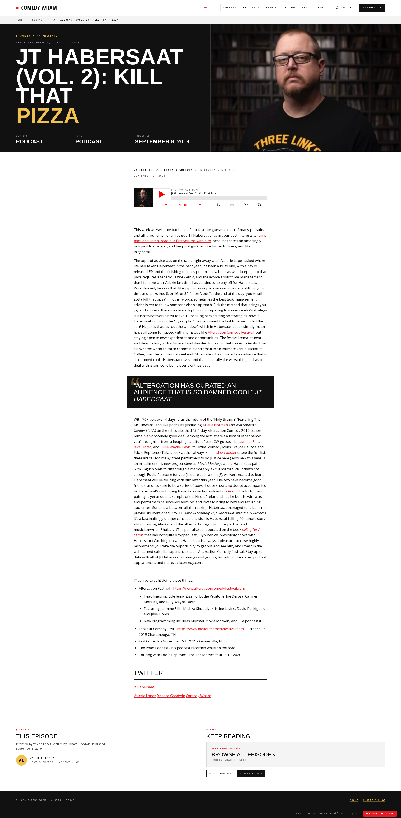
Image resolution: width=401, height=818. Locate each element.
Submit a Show (251, 773)
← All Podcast (220, 773)
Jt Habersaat (144, 686)
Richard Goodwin (171, 695)
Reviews (289, 7)
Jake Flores (142, 447)
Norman (221, 424)
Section (22, 136)
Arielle (208, 424)
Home (19, 20)
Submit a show (374, 800)
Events (271, 7)
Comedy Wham (39, 7)
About (320, 7)
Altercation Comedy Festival (231, 332)
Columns (230, 7)
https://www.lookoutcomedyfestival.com (210, 628)
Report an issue (381, 813)
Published (142, 136)
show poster (226, 452)
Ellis (255, 441)
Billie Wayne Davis (175, 447)
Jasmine (244, 441)
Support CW (372, 7)
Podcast (210, 7)
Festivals (251, 7)
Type (78, 136)
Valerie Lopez (145, 695)
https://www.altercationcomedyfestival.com (209, 588)
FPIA (306, 7)
